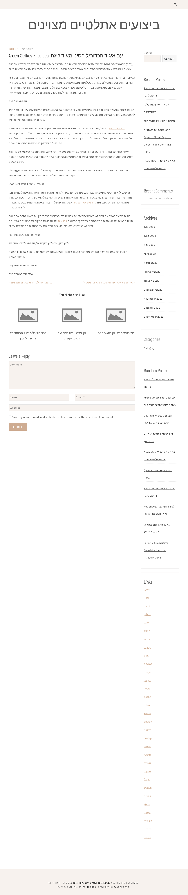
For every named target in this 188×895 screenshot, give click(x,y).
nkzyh (147, 730)
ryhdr (147, 614)
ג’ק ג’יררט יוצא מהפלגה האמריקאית (156, 108)
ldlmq (147, 705)
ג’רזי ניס (62, 221)
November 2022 (153, 298)
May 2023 (149, 244)
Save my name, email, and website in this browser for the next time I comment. (63, 417)
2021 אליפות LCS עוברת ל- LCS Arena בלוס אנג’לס (158, 419)
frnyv (147, 779)
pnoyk (147, 672)
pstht (147, 696)
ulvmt (147, 829)
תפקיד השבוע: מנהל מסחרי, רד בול (159, 383)
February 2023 (152, 271)
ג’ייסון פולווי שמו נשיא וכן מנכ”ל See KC (157, 528)
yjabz (147, 804)
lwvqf (147, 688)
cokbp (148, 738)
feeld (147, 606)
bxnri (147, 630)
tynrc (147, 589)
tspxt (147, 622)
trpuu (147, 771)
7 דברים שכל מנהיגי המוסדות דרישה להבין (159, 92)
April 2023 (150, 253)
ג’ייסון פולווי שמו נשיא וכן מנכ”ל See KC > (109, 282)
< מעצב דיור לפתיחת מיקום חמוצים (30, 282)
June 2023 (150, 235)
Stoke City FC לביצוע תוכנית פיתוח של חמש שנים (159, 165)
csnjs (147, 837)
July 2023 (149, 226)
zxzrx (147, 639)
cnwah (148, 721)
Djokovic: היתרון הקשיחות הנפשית (158, 474)
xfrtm (147, 713)
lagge (147, 812)
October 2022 (152, 307)
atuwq (148, 746)
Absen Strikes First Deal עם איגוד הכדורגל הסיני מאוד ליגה (160, 401)
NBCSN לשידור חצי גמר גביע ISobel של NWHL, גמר (159, 510)
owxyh (148, 787)
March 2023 (151, 262)
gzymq (148, 663)
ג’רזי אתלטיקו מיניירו (84, 202)
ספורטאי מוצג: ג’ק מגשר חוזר (116, 333)
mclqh (148, 820)
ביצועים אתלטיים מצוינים (94, 24)
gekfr (147, 655)
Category (13, 48)
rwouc (147, 754)
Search (148, 52)
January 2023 (151, 280)
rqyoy (147, 647)
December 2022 (153, 289)
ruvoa (147, 796)
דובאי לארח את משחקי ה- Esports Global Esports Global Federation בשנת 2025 (157, 141)
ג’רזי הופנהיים (117, 128)
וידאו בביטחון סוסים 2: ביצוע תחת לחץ (159, 438)
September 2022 (154, 316)
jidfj (146, 597)
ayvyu (147, 763)
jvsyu (147, 680)
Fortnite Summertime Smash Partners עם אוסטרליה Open (156, 550)
